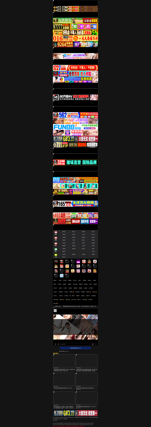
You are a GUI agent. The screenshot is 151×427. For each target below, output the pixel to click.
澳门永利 (75, 280)
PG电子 (79, 280)
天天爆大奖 (61, 295)
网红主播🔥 (56, 303)
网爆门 (93, 248)
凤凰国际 (69, 284)
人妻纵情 (83, 254)
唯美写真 (83, 248)
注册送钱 (84, 280)
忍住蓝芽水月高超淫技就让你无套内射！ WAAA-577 (85, 388)
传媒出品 (63, 251)
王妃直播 (60, 288)
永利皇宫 (66, 291)
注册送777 (90, 280)
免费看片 (78, 295)
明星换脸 (73, 245)
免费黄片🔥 (88, 291)
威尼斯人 (55, 280)
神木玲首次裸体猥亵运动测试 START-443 (63, 388)
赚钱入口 (79, 299)
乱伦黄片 (65, 288)
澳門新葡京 (61, 291)
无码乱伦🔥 (94, 291)
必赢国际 (64, 284)
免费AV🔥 (90, 299)
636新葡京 (78, 291)
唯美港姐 (83, 237)
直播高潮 (80, 284)
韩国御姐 (73, 237)
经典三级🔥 (56, 299)
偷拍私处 (70, 288)
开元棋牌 (64, 280)
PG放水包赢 (75, 284)
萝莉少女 (93, 231)
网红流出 (83, 240)
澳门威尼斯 (93, 295)
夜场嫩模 (80, 288)
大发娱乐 (55, 291)
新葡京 (55, 284)
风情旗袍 (63, 245)
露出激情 (73, 248)
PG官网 (60, 280)
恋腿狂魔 (93, 242)
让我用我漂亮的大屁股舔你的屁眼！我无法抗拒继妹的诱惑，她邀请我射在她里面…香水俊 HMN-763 (86, 371)
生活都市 (63, 254)
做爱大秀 (83, 295)
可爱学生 (83, 242)
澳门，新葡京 (72, 295)
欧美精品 (83, 231)
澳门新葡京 (91, 288)
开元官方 (55, 295)
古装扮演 (63, 242)
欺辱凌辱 (63, 240)
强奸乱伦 (73, 231)
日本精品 (73, 234)
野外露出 (93, 240)
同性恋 (93, 251)
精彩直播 (85, 284)
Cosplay (83, 234)
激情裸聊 (83, 291)
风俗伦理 (93, 254)
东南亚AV (93, 237)
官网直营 (69, 280)
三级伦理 (63, 234)
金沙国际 (66, 295)
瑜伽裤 (83, 245)
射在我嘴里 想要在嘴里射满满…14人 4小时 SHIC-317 (85, 407)
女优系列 (73, 242)
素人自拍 (93, 234)
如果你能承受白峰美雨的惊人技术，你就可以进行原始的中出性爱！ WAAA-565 (64, 370)
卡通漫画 (63, 248)
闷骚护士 (93, 245)
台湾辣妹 (63, 237)
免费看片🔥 (72, 291)
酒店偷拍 (95, 284)
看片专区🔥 (73, 299)
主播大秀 (55, 288)
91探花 (73, 240)
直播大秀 (88, 295)
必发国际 (85, 288)
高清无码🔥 (85, 299)
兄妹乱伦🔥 (67, 299)
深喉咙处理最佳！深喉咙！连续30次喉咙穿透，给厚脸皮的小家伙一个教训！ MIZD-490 (64, 407)
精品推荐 (63, 231)
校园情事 (73, 254)
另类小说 (63, 257)
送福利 (94, 280)
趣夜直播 (75, 288)
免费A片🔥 (62, 299)
